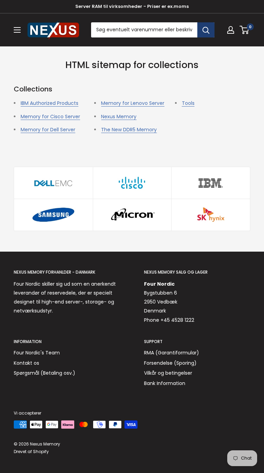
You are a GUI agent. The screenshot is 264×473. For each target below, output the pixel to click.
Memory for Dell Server (48, 129)
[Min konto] (230, 30)
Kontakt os (26, 363)
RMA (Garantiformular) (171, 352)
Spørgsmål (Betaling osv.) (44, 373)
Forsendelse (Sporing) (170, 363)
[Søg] (205, 29)
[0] (244, 30)
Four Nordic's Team (37, 352)
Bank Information (164, 383)
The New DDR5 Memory (129, 129)
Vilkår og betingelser (168, 373)
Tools (188, 103)
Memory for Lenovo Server (132, 103)
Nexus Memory (118, 116)
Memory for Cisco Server (50, 116)
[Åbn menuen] (17, 30)
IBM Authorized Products (49, 103)
